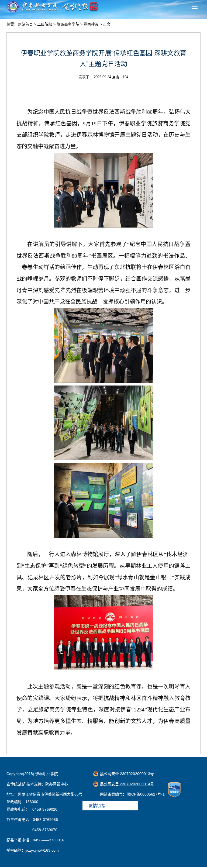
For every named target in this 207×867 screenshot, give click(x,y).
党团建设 (91, 24)
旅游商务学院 (68, 24)
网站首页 (25, 24)
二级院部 (44, 24)
